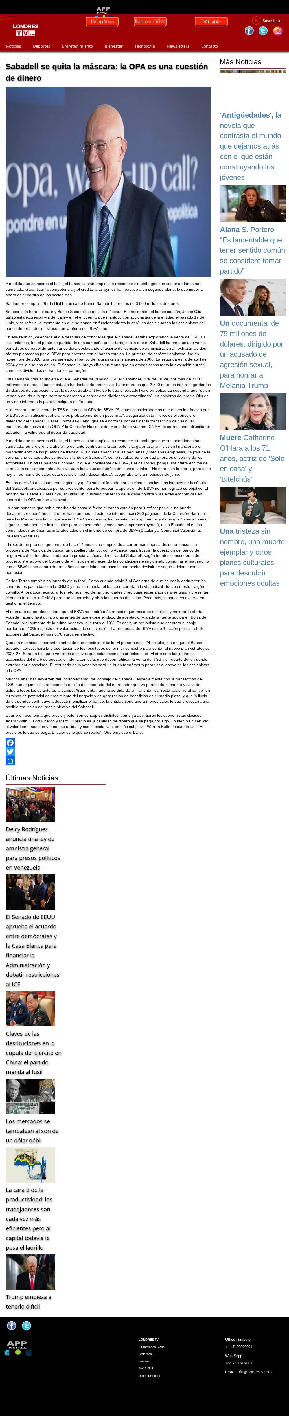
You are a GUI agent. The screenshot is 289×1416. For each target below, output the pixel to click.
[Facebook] (108, 742)
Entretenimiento (77, 46)
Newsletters (178, 46)
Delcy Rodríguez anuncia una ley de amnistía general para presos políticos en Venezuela (33, 848)
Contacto (209, 46)
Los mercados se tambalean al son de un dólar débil (32, 1130)
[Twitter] (108, 751)
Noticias (13, 46)
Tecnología (145, 46)
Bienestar (114, 46)
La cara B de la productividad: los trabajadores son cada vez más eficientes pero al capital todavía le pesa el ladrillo (29, 1218)
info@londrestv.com (254, 1372)
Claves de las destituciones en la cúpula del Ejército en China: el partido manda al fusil (34, 1053)
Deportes (41, 46)
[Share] (108, 760)
